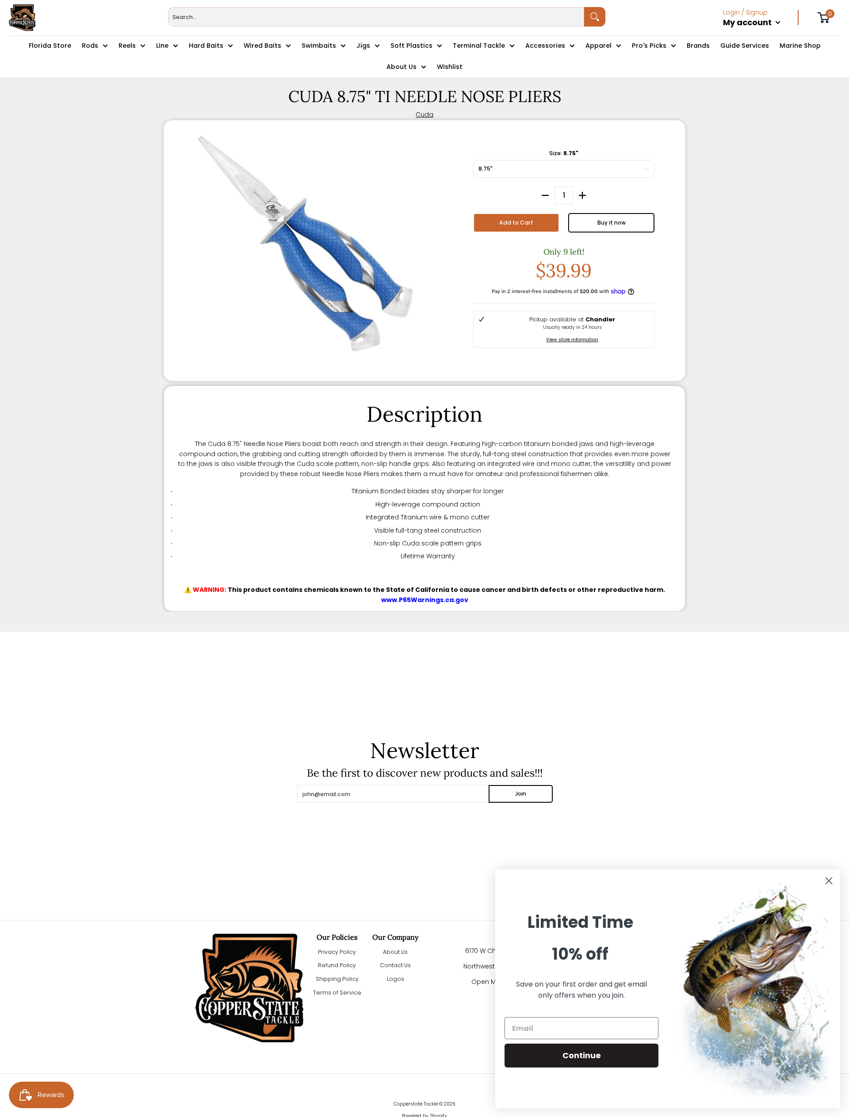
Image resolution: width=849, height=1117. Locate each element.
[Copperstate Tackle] (22, 17)
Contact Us (395, 965)
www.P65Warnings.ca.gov (424, 599)
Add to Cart (516, 222)
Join (520, 793)
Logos (395, 979)
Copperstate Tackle (416, 1104)
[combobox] (376, 17)
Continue (581, 1055)
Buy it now (611, 222)
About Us (395, 952)
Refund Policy (337, 965)
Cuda (424, 114)
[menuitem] (761, 32)
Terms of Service (337, 992)
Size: (563, 153)
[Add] (582, 195)
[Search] (594, 17)
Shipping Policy (337, 979)
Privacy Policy (337, 952)
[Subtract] (545, 195)
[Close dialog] (829, 880)
